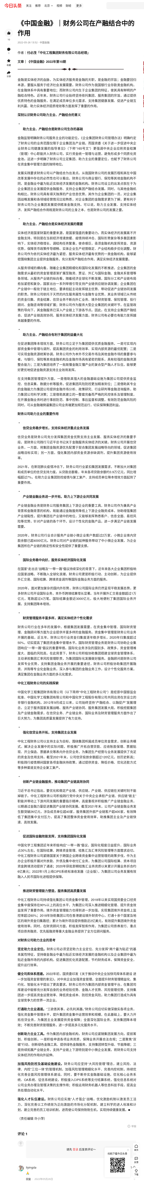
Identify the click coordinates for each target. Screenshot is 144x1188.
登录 (75, 1149)
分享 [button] (9, 76)
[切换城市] (52, 6)
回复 (28, 1179)
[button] (29, 5)
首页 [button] (136, 1150)
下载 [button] (135, 1171)
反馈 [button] (136, 1162)
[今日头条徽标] (13, 5)
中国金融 (45, 42)
